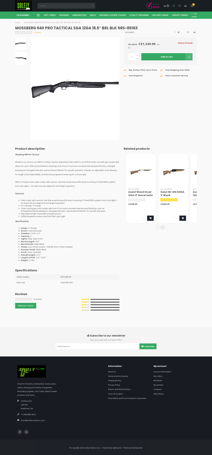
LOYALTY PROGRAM (139, 15)
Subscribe (149, 346)
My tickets (158, 380)
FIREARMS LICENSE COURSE (112, 15)
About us (112, 371)
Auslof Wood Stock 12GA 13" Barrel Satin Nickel (140, 195)
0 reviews (37, 32)
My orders (158, 376)
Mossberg (129, 32)
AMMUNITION (79, 15)
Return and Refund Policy (119, 389)
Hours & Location (115, 393)
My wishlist (158, 385)
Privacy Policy (114, 385)
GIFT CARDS (50, 15)
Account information (162, 371)
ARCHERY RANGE (160, 15)
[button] (158, 227)
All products (159, 393)
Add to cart (167, 56)
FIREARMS (64, 15)
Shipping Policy (114, 380)
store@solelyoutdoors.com (33, 420)
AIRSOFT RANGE (180, 15)
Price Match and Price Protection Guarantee (127, 398)
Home (17, 22)
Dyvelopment (137, 448)
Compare (158, 389)
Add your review (25, 305)
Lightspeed (117, 448)
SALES (93, 15)
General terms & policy (118, 376)
